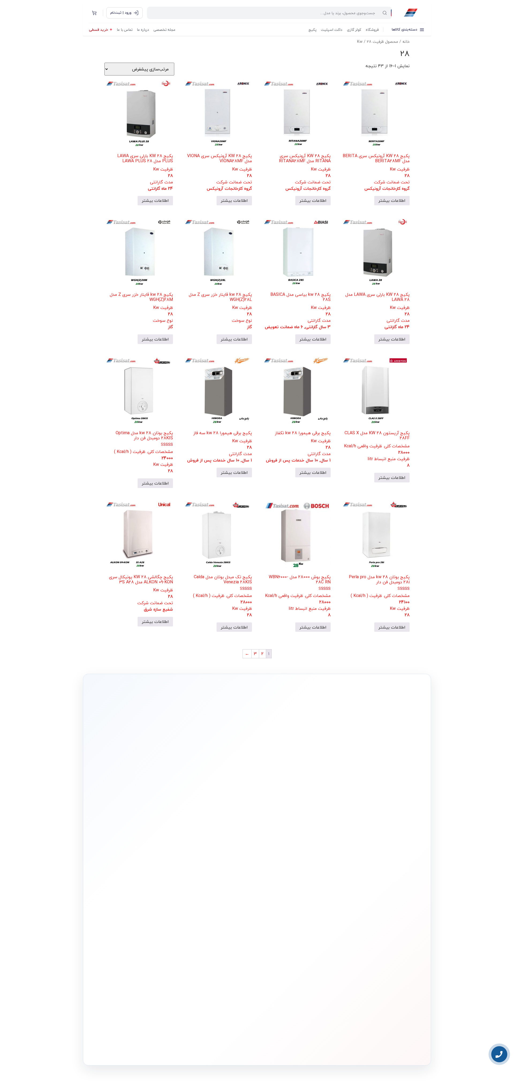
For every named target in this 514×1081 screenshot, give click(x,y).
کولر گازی (354, 30)
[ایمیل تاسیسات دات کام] (158, 1048)
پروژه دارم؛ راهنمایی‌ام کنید (314, 816)
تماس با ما (125, 30)
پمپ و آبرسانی (296, 904)
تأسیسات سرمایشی (276, 888)
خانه (406, 41)
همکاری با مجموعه (160, 912)
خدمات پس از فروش (225, 937)
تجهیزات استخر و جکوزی (291, 912)
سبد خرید (231, 912)
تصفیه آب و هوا (295, 921)
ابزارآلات (300, 929)
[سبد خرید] (94, 12)
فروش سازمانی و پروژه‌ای (156, 904)
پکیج (312, 30)
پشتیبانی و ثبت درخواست (222, 929)
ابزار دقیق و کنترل (295, 937)
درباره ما (143, 30)
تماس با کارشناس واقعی (368, 816)
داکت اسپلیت (331, 30)
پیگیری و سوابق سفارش (223, 921)
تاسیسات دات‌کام (160, 878)
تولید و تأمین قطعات (158, 920)
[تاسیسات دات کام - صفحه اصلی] (410, 12)
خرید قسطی (98, 30)
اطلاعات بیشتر (392, 200)
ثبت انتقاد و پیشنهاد (158, 928)
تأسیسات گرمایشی (293, 896)
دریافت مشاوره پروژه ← (172, 1016)
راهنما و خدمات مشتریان (223, 878)
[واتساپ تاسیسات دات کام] (170, 1048)
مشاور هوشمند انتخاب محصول (208, 888)
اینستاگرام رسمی (161, 936)
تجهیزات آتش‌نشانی (293, 945)
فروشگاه (372, 30)
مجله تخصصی (164, 30)
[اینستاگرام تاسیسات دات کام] (181, 1048)
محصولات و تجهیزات (293, 878)
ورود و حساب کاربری (226, 904)
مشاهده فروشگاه (227, 896)
